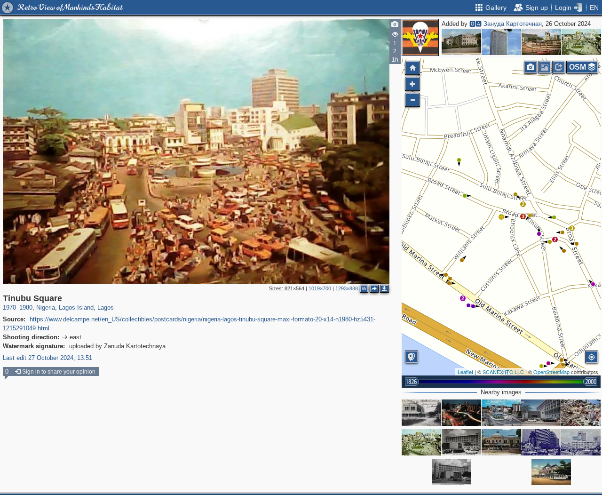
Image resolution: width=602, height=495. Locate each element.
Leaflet (465, 371)
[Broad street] (541, 442)
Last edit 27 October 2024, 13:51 (47, 357)
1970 (9, 307)
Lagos (105, 307)
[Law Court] (421, 412)
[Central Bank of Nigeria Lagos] (541, 412)
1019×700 (320, 288)
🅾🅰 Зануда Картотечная (505, 23)
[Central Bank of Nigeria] (461, 442)
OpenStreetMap (551, 371)
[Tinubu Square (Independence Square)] (581, 42)
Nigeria (45, 307)
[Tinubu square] (581, 442)
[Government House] (461, 42)
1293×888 (346, 288)
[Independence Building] (501, 42)
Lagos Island (76, 307)
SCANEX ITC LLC (503, 371)
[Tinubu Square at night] (461, 412)
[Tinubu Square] (541, 42)
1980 (25, 307)
